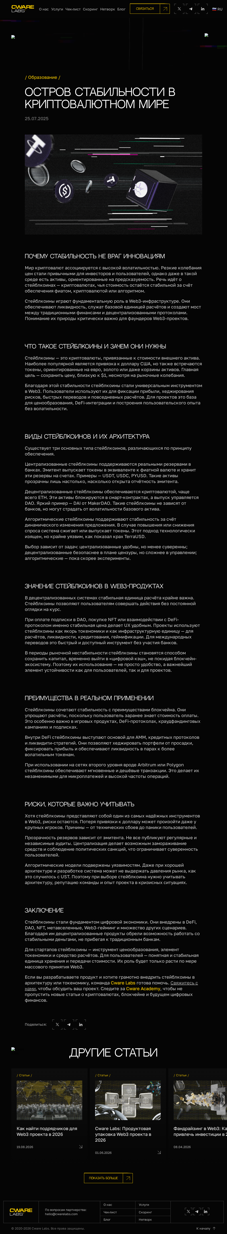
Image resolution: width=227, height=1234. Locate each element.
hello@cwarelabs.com (61, 1214)
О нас (44, 9)
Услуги (57, 9)
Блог (121, 9)
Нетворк (107, 9)
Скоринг (90, 9)
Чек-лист (73, 9)
